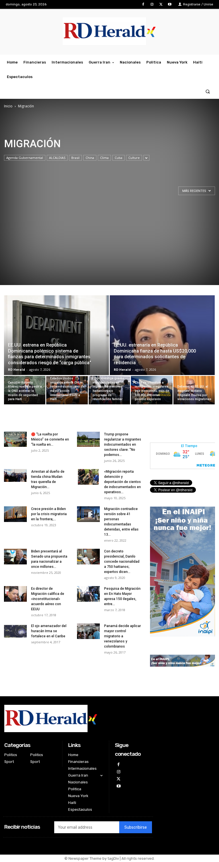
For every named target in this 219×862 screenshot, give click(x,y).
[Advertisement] (109, 245)
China (90, 157)
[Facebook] (143, 4)
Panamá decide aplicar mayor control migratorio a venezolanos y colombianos (122, 636)
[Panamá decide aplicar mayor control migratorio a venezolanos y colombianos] (88, 631)
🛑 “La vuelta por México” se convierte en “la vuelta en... (50, 439)
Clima (104, 157)
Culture (134, 157)
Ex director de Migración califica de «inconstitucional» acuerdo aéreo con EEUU (47, 599)
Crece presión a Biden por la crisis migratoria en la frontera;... (49, 514)
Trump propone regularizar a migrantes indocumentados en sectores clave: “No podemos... (122, 444)
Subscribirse (135, 827)
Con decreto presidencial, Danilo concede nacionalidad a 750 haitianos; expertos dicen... (121, 561)
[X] (161, 4)
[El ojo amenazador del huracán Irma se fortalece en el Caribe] (15, 631)
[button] (207, 91)
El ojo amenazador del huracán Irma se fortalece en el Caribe (48, 631)
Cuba (118, 157)
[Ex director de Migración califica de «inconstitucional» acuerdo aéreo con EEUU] (15, 594)
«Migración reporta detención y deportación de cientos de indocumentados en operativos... (122, 482)
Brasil (75, 157)
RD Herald (16, 369)
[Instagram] (151, 4)
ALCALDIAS (57, 157)
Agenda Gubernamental (24, 157)
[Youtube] (169, 4)
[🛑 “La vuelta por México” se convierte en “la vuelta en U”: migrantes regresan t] (15, 439)
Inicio (8, 106)
